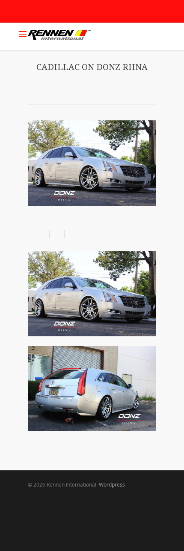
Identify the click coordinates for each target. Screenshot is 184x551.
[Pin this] (83, 234)
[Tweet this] (71, 234)
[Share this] (57, 234)
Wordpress (112, 484)
